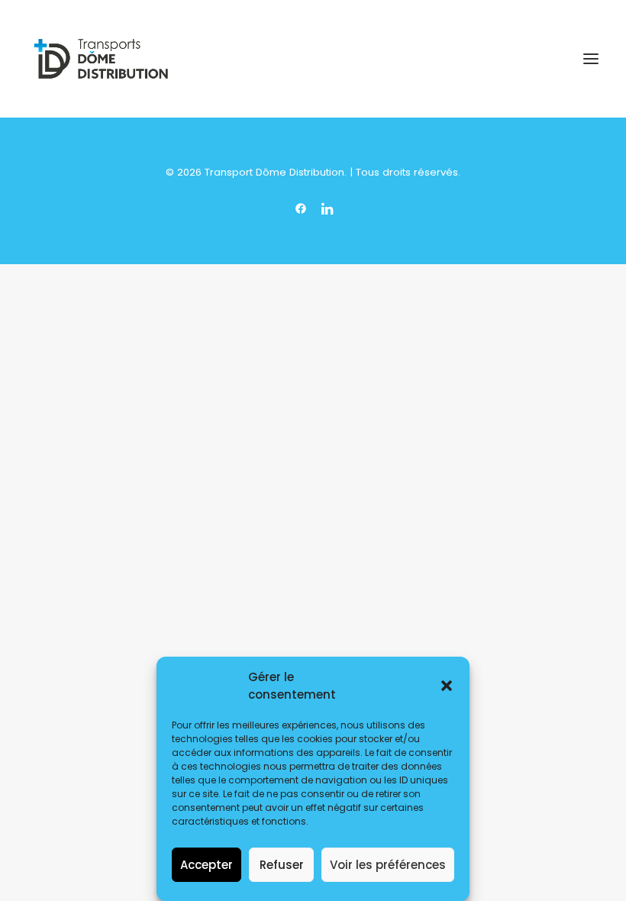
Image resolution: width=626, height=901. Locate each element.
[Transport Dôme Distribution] (100, 59)
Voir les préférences (388, 865)
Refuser (282, 865)
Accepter (206, 865)
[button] (446, 685)
